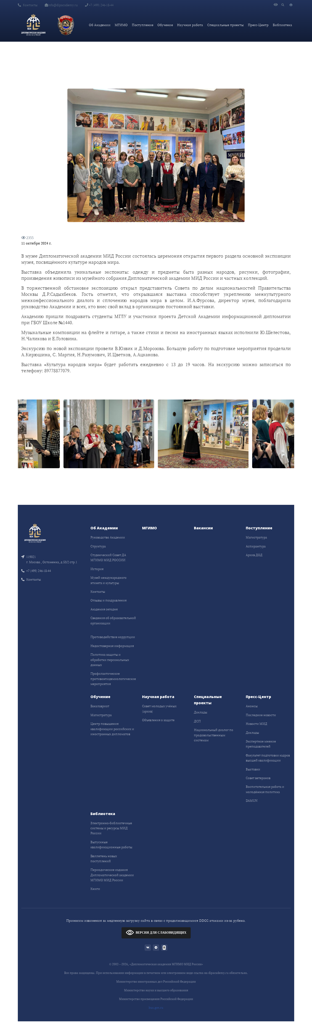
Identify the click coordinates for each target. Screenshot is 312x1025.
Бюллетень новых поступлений (103, 858)
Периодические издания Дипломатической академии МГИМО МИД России (112, 874)
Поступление (142, 24)
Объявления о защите (158, 720)
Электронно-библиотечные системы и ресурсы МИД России (111, 828)
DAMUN (251, 800)
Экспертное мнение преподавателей (261, 744)
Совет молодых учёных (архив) (159, 708)
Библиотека (282, 24)
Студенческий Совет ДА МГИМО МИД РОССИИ (108, 557)
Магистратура (256, 537)
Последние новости (261, 715)
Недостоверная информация (112, 646)
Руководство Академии (107, 537)
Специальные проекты (225, 24)
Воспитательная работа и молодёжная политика (265, 789)
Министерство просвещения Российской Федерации (156, 999)
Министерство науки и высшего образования (156, 990)
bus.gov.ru (156, 1008)
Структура (98, 546)
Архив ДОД (254, 555)
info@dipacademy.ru (63, 5)
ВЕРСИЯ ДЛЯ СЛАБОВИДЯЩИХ (161, 932)
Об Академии (100, 24)
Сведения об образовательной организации (113, 620)
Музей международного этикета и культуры (108, 580)
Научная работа (190, 24)
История (96, 569)
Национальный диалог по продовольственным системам (213, 735)
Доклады (200, 712)
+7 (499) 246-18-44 (101, 5)
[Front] (35, 533)
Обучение (165, 24)
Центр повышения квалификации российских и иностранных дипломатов (112, 728)
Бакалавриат (99, 706)
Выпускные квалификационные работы (111, 844)
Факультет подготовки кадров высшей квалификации (268, 758)
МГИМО (121, 24)
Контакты (30, 5)
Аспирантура (256, 546)
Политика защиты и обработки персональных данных (109, 659)
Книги (95, 888)
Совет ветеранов (258, 778)
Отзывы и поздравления (108, 600)
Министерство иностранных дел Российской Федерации (156, 982)
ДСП (197, 721)
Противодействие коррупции (112, 637)
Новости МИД (256, 723)
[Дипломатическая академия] (33, 25)
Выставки (253, 769)
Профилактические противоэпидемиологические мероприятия (113, 678)
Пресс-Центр (258, 24)
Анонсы (252, 706)
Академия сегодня (104, 609)
